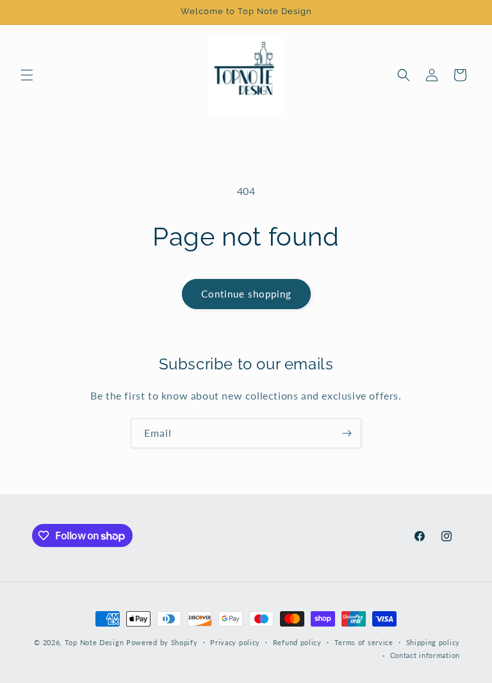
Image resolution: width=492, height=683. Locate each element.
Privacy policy (235, 642)
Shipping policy (433, 642)
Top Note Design (94, 642)
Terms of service (363, 642)
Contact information (425, 655)
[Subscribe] (346, 433)
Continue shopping (246, 293)
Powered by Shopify (162, 642)
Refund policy (297, 642)
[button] (27, 75)
